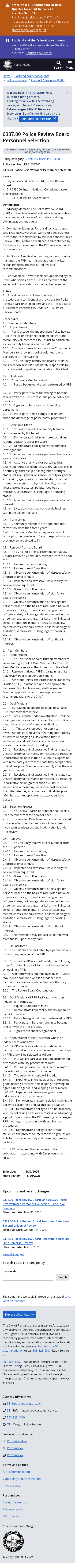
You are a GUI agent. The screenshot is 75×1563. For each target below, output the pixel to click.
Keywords (9, 1271)
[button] (58, 64)
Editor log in (11, 1516)
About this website (15, 1502)
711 (5, 1355)
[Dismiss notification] (66, 93)
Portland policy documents (31, 76)
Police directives (17, 80)
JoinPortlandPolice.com (36, 119)
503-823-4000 (42, 1350)
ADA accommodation (16, 1472)
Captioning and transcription (22, 1479)
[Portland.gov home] (16, 65)
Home (7, 76)
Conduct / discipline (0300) (48, 80)
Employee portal (13, 1509)
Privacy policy (11, 1486)
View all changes (13, 1254)
